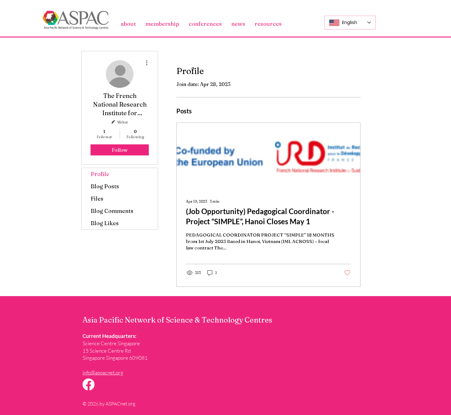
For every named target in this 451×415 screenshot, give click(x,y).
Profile (100, 174)
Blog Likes (105, 223)
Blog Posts (105, 186)
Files (97, 198)
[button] (128, 23)
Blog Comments (112, 210)
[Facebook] (88, 384)
